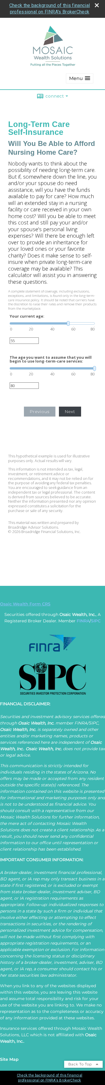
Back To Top (80, 1064)
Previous (40, 411)
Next (70, 411)
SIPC (96, 621)
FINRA (83, 621)
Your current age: (27, 316)
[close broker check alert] (96, 5)
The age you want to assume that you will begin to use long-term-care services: (51, 359)
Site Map (9, 1059)
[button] (79, 78)
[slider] (52, 323)
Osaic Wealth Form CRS (25, 604)
